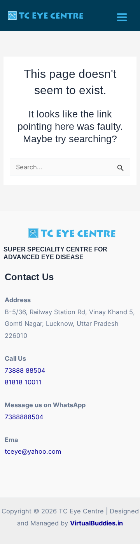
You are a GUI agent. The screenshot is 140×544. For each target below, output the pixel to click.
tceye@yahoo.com (33, 451)
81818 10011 (23, 382)
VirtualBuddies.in (96, 523)
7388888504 (24, 417)
